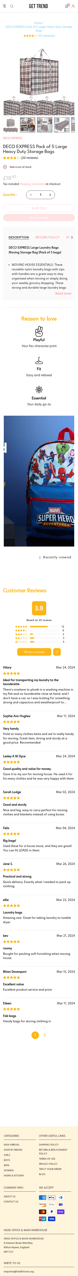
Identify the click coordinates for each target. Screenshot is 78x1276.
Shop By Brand (13, 1149)
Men (6, 1165)
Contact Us (11, 1201)
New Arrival (12, 1144)
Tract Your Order (50, 1169)
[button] (12, 6)
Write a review (34, 652)
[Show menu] (4, 6)
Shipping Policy (49, 1144)
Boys (7, 1160)
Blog (42, 1174)
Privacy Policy (48, 1164)
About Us (10, 1196)
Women (9, 1170)
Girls (7, 1155)
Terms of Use (47, 1158)
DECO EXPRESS (12, 138)
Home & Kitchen (14, 1175)
